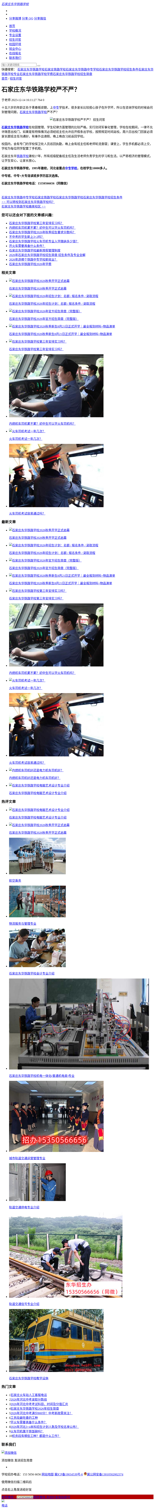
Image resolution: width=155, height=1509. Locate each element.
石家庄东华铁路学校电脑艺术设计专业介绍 (38, 793)
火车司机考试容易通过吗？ (27, 513)
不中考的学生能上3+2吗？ (26, 236)
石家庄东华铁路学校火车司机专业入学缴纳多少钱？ (44, 241)
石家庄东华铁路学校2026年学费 (30, 264)
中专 (56, 107)
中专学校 (71, 168)
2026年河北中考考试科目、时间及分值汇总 (39, 1404)
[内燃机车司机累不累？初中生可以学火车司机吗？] (56, 416)
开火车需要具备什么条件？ (27, 246)
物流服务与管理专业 (22, 923)
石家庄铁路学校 (55, 69)
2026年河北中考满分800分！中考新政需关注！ (42, 1413)
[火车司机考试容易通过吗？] (56, 506)
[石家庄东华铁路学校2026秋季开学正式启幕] (39, 281)
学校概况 (15, 30)
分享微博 (15, 18)
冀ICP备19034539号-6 (68, 1474)
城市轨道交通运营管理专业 (27, 1158)
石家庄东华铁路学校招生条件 (118, 69)
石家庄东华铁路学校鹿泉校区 (24, 206)
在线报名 (15, 53)
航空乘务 (15, 880)
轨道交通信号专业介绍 (24, 1304)
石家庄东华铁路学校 (31, 69)
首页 (12, 26)
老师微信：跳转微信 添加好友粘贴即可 (36, 1497)
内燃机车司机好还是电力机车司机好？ (34, 778)
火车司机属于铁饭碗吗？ (27, 1431)
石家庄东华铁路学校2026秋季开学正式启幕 (38, 288)
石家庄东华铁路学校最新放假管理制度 (34, 250)
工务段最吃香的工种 (24, 1417)
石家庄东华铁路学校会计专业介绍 (31, 973)
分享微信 (40, 18)
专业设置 (15, 35)
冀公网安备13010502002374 (105, 1474)
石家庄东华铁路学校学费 (36, 74)
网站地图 (48, 1474)
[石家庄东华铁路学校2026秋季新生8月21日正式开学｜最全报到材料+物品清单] (62, 326)
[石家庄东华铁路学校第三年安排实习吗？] (38, 341)
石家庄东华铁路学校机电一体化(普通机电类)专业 (41, 1075)
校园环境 (15, 44)
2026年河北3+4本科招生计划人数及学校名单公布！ (45, 1426)
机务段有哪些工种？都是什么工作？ (36, 1436)
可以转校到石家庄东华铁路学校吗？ (28, 202)
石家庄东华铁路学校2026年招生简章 (35, 1408)
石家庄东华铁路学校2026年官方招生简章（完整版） (44, 318)
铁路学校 (23, 156)
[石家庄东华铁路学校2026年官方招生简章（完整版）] (45, 311)
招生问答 (15, 39)
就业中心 (15, 48)
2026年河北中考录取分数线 (29, 1399)
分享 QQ (27, 18)
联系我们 (15, 58)
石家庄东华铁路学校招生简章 (72, 74)
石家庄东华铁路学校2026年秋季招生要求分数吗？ (42, 232)
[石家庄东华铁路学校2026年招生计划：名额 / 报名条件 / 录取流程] (53, 296)
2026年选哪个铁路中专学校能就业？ (33, 259)
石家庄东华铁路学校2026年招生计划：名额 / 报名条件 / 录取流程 (52, 303)
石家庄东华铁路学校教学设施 (28, 1378)
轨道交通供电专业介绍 (24, 1207)
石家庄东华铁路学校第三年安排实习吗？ (36, 223)
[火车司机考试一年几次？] (27, 431)
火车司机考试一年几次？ (25, 438)
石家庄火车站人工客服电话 (29, 1395)
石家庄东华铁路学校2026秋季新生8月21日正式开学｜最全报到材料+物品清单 (60, 334)
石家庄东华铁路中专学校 (82, 69)
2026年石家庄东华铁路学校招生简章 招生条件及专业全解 (47, 255)
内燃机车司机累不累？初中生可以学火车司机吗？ (42, 227)
